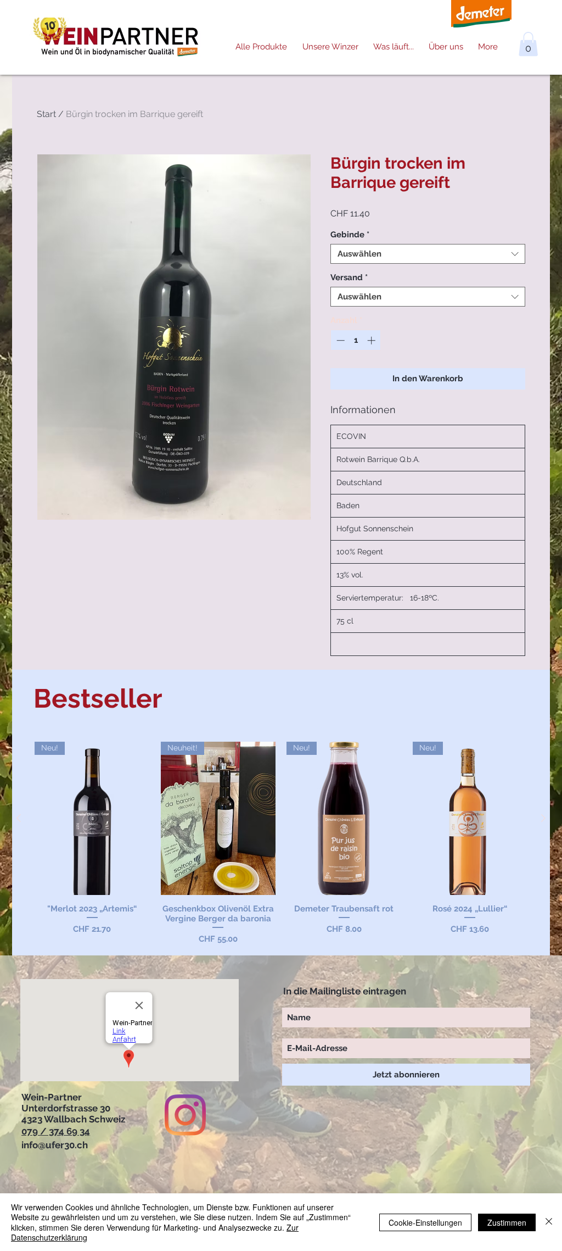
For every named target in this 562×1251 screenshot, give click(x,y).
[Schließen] (548, 1222)
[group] (281, 844)
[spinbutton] (356, 340)
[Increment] (372, 340)
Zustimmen (506, 1222)
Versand (349, 277)
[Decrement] (339, 340)
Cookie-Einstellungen (425, 1222)
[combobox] (427, 254)
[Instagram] (185, 1115)
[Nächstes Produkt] (543, 818)
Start (46, 114)
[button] (528, 44)
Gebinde (349, 235)
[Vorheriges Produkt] (18, 818)
